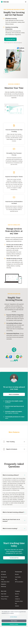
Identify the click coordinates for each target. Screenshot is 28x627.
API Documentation (19, 581)
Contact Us (17, 598)
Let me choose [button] (13, 616)
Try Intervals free (14, 557)
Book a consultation (14, 394)
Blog (16, 579)
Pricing (2, 579)
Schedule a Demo (19, 601)
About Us (17, 593)
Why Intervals (4, 577)
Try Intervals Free (10, 39)
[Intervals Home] (5, 2)
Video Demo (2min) (5, 581)
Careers (16, 596)
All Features (3, 574)
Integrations (3, 584)
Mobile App (3, 586)
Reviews (17, 574)
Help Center (3, 593)
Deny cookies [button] (14, 620)
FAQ (16, 603)
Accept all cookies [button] (14, 624)
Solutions (17, 605)
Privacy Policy (4, 598)
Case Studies (18, 577)
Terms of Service (4, 596)
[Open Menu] (25, 2)
